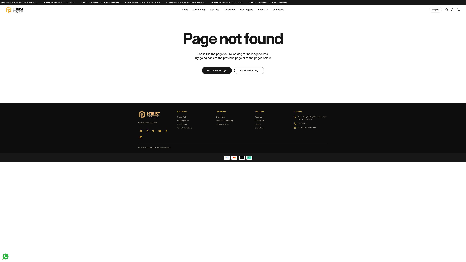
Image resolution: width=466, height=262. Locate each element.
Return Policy (182, 124)
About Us (258, 117)
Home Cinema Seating (224, 121)
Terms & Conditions (184, 128)
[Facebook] (140, 130)
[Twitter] (153, 130)
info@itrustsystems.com (307, 127)
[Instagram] (147, 130)
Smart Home (220, 117)
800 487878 (302, 123)
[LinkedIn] (140, 137)
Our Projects (259, 121)
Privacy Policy (182, 117)
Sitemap (258, 124)
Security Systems (222, 124)
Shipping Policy (183, 121)
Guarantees (259, 128)
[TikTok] (166, 130)
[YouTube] (159, 130)
